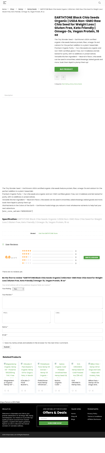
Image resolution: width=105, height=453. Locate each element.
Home (4, 9)
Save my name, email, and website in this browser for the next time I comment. (36, 343)
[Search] (99, 3)
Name (5, 327)
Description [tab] (9, 95)
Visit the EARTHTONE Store (48, 233)
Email (4, 335)
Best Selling (65, 84)
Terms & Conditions (95, 416)
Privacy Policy (92, 414)
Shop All (74, 416)
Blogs (73, 419)
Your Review (7, 295)
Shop (12, 9)
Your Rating (6, 289)
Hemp (21, 9)
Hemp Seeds (32, 9)
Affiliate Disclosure (94, 419)
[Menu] (4, 3)
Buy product (66, 69)
